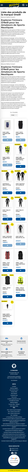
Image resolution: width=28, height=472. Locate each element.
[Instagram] (16, 453)
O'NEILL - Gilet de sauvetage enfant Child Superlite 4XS (20, 289)
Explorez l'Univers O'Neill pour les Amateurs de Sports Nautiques (13, 24)
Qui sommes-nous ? (14, 390)
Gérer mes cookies (14, 406)
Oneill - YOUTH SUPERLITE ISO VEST (6, 158)
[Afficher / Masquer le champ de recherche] (23, 5)
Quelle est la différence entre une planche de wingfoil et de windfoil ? (14, 426)
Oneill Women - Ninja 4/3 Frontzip (7, 184)
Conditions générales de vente (14, 398)
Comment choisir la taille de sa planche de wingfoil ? (14, 418)
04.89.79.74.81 (14, 448)
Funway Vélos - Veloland (14, 404)
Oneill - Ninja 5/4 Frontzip (19, 211)
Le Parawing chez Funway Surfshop (14, 417)
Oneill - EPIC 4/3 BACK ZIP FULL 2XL (20, 237)
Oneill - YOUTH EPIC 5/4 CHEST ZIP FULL (7, 237)
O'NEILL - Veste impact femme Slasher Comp (6, 264)
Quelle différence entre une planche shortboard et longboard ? (14, 438)
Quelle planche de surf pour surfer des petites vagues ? (14, 436)
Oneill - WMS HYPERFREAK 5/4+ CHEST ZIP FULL (20, 158)
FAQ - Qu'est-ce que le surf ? (14, 413)
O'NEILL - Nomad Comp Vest (6, 288)
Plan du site (14, 397)
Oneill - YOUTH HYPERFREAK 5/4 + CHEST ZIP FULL (7, 315)
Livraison (14, 386)
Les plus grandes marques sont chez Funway (12, 1)
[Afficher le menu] (3, 5)
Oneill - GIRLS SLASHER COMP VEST (6, 133)
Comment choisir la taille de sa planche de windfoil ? (14, 428)
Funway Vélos (14, 391)
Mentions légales (14, 388)
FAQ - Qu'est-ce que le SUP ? (14, 411)
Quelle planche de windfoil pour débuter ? (14, 430)
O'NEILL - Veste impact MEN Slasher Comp (20, 264)
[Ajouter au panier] (7, 140)
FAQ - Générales (14, 415)
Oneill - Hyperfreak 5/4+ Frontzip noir (20, 184)
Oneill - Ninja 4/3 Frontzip (6, 211)
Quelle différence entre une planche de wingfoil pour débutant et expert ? (14, 421)
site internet (21, 57)
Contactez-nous (14, 395)
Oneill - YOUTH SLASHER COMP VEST (19, 133)
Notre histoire (14, 393)
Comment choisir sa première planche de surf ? (14, 432)
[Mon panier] (26, 5)
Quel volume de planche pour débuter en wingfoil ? (14, 423)
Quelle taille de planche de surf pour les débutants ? (14, 434)
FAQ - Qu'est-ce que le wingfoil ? (14, 409)
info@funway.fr (14, 450)
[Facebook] (12, 453)
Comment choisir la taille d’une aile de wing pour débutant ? (14, 441)
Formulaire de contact (14, 400)
